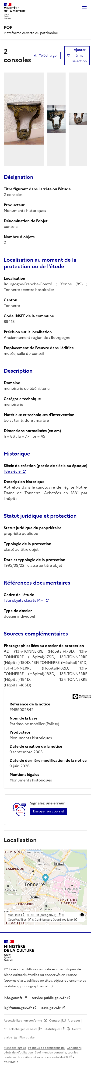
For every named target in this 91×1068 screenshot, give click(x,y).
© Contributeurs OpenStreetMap (52, 919)
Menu (84, 6)
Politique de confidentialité (46, 1048)
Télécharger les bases (23, 1029)
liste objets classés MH (23, 600)
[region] (45, 887)
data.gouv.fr (51, 1007)
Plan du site (27, 1037)
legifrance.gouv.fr (18, 1007)
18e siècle (12, 471)
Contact (54, 1020)
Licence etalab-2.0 (55, 1057)
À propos (74, 1020)
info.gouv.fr (13, 997)
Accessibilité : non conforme (23, 1020)
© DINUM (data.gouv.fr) (41, 915)
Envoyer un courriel (48, 811)
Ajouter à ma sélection (79, 55)
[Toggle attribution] (82, 915)
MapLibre (14, 915)
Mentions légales (15, 1048)
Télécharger (48, 55)
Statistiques (52, 1029)
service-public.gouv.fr (49, 997)
